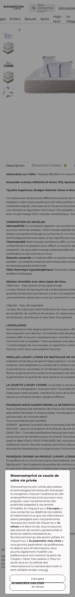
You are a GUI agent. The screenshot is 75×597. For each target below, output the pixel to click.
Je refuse (37, 586)
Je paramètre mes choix (28, 582)
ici (46, 569)
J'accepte (37, 578)
